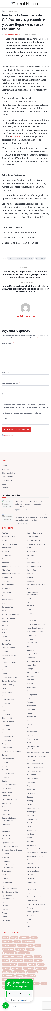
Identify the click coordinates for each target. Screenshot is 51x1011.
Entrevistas (6, 835)
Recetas (30, 804)
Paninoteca (31, 706)
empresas (6, 824)
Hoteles (30, 588)
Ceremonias (7, 692)
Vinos (29, 923)
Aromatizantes (8, 585)
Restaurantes (32, 819)
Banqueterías (7, 607)
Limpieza (30, 650)
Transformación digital (36, 900)
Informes (30, 609)
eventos (28, 957)
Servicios (30, 834)
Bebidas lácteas (8, 618)
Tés (28, 886)
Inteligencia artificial (35, 631)
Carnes (5, 651)
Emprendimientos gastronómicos (9, 819)
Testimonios (32, 889)
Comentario (8, 343)
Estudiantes (6, 871)
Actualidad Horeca (9, 544)
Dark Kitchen (7, 770)
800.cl (4, 484)
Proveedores (32, 789)
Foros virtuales (33, 536)
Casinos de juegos (9, 662)
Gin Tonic (30, 555)
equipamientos (8, 842)
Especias (5, 857)
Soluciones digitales (35, 856)
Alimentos (6, 570)
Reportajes (31, 812)
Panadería (31, 702)
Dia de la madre (9, 953)
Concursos (6, 740)
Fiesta (4, 924)
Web (4, 394)
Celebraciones (8, 670)
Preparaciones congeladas (33, 747)
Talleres (30, 875)
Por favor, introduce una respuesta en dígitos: (21, 413)
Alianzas (5, 562)
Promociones (32, 778)
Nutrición (30, 691)
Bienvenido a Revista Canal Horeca (21, 983)
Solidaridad (31, 845)
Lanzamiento (32, 643)
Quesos (30, 797)
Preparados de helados (36, 756)
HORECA (38, 961)
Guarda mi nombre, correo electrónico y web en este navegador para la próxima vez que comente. (26, 406)
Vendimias (13, 11)
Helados (30, 573)
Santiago (20, 976)
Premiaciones (32, 739)
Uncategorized (33, 912)
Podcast (30, 735)
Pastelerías (31, 717)
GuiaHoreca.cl (7, 480)
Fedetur (5, 909)
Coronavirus (8, 949)
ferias (5, 961)
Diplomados (7, 792)
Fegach (5, 913)
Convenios (6, 755)
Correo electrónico (11, 383)
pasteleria (7, 972)
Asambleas (6, 592)
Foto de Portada (33, 540)
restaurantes (8, 976)
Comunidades (7, 736)
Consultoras (7, 747)
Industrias (31, 606)
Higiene (30, 577)
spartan (30, 863)
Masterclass (32, 665)
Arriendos (6, 588)
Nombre (6, 372)
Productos (31, 760)
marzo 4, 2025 (30, 34)
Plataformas (32, 731)
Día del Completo (9, 784)
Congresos (6, 744)
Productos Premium (35, 764)
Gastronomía (32, 551)
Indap (29, 598)
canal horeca (28, 942)
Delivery (30, 949)
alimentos (24, 938)
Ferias (4, 917)
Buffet (4, 633)
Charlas (5, 707)
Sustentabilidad (33, 871)
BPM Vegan (6, 625)
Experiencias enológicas (11, 892)
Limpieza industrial (34, 654)
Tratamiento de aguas (36, 904)
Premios (30, 743)
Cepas (4, 688)
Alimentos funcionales (11, 573)
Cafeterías (6, 640)
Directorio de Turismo (10, 799)
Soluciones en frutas (35, 860)
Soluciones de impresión (37, 852)
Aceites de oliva (8, 536)
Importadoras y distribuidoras (33, 593)
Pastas (29, 713)
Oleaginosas (32, 694)
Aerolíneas (6, 548)
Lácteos (30, 639)
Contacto (5, 488)
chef (30, 945)
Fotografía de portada (36, 544)
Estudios (5, 875)
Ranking (30, 801)
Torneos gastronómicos (36, 897)
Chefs (4, 710)
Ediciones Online (8, 473)
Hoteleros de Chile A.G (36, 585)
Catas (4, 666)
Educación (6, 814)
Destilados (6, 781)
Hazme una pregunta (20, 987)
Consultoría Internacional (12, 751)
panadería (16, 968)
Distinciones (7, 803)
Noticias (30, 683)
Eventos (5, 878)
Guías (29, 559)
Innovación (31, 620)
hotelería (22, 964)
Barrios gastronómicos (11, 614)
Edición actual (7, 477)
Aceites (5, 533)
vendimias (40, 258)
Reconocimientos (34, 808)
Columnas (6, 729)
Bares (4, 611)
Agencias (6, 551)
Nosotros (5, 469)
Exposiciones (7, 902)
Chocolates (6, 714)
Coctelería (6, 725)
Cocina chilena (8, 722)
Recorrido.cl (16, 136)
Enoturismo (6, 831)
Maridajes (31, 657)
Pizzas (29, 724)
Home (4, 11)
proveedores (32, 972)
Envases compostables (11, 839)
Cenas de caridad (9, 677)
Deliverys (5, 777)
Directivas (6, 796)
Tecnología (31, 878)
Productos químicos (35, 767)
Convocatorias (8, 759)
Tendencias (31, 882)
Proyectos (31, 793)
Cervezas (6, 703)
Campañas (6, 644)
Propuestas (31, 786)
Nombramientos (33, 676)
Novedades (31, 687)
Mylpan (6, 968)
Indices (30, 602)
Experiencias (7, 882)
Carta (4, 659)
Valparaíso (33, 983)
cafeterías (7, 942)
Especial (5, 854)
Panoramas (31, 709)
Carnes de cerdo (9, 655)
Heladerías (31, 570)
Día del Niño (7, 788)
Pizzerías (30, 728)
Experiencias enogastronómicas (9, 887)
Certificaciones (8, 699)
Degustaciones (8, 773)
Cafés (4, 636)
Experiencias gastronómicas (8, 897)
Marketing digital (33, 661)
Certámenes (7, 696)
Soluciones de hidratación (37, 849)
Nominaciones (32, 680)
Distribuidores (7, 807)
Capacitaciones (8, 648)
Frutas (29, 548)
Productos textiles (34, 771)
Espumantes (7, 861)
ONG (28, 698)
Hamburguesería (34, 566)
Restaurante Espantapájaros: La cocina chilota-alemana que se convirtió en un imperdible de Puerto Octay (32, 517)
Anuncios (5, 581)
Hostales (30, 581)
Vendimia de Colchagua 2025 (20, 258)
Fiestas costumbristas (35, 533)
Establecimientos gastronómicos (9, 866)
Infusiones (31, 613)
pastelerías (19, 972)
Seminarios (31, 830)
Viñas (29, 919)
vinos (44, 983)
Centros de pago (9, 685)
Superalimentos (33, 867)
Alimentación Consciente (12, 566)
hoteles (32, 964)
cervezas (22, 945)
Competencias (8, 733)
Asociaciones (7, 599)
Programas (31, 775)
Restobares (31, 823)
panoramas (41, 968)
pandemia (28, 968)
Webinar (30, 926)
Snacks (30, 838)
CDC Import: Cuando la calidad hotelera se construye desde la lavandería (28, 504)
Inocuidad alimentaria (36, 628)
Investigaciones (33, 635)
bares (34, 938)
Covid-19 (20, 949)
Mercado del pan (34, 672)
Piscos (29, 720)
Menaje (30, 669)
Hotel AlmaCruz (9, 964)
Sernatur (31, 976)
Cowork (5, 762)
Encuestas (6, 828)
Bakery (4, 603)
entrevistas (24, 953)
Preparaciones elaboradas (38, 752)
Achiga (5, 540)
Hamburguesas (33, 562)
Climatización (7, 718)
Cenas (4, 673)
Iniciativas (31, 617)
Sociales (30, 841)
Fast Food (6, 905)
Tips (28, 893)
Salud (29, 826)
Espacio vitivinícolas (10, 846)
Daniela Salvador (12, 34)
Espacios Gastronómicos (12, 850)
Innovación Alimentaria (36, 624)
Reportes (30, 815)
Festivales (6, 920)
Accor (5, 938)
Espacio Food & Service (12, 957)
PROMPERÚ (31, 782)
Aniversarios (7, 577)
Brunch (4, 629)
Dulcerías (6, 810)
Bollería (5, 622)
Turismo (30, 908)
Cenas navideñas (9, 681)
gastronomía (16, 961)
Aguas (4, 559)
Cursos (5, 766)
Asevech (5, 596)
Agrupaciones (7, 555)
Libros (29, 646)
